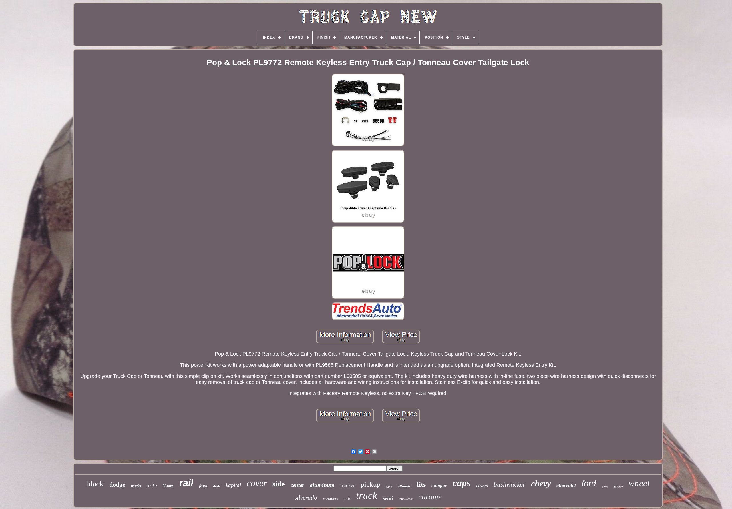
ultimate (404, 486)
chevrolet (566, 485)
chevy (541, 483)
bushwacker (509, 484)
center (297, 485)
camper (439, 485)
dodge (117, 484)
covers (482, 485)
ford (589, 483)
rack (389, 486)
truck (366, 495)
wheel (639, 483)
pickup (371, 484)
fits (421, 484)
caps (461, 483)
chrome (430, 496)
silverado (306, 497)
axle (152, 486)
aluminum (322, 485)
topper (618, 486)
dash (216, 486)
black (95, 483)
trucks (136, 486)
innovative (406, 499)
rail (186, 483)
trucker (347, 485)
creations (330, 499)
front (203, 485)
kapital (233, 485)
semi (388, 498)
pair (346, 498)
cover (257, 483)
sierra (605, 486)
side (278, 484)
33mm (168, 486)
